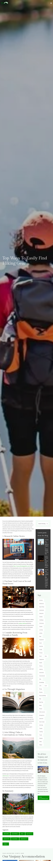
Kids (40, 679)
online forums (5, 775)
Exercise (41, 646)
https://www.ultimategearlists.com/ (21, 566)
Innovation (41, 672)
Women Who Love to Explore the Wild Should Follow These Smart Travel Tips (46, 578)
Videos (40, 744)
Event (40, 643)
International (42, 675)
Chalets (41, 616)
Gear (46, 656)
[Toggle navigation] (51, 3)
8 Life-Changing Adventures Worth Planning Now (46, 562)
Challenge (41, 620)
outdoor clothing (22, 623)
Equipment (41, 639)
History (40, 666)
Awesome (41, 613)
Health (40, 662)
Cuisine (40, 626)
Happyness (41, 659)
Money (40, 689)
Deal (40, 636)
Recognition (41, 715)
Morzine (40, 692)
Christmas (41, 623)
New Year (41, 702)
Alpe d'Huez (41, 606)
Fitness (40, 652)
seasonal (41, 718)
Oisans (40, 708)
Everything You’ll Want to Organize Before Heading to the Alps (46, 546)
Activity (41, 600)
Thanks (40, 728)
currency (41, 629)
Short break (41, 721)
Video (40, 741)
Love (46, 685)
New (40, 698)
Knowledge (41, 682)
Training (41, 731)
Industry (41, 669)
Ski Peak (41, 725)
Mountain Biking (42, 695)
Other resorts (42, 711)
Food (40, 656)
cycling (40, 633)
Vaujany (41, 738)
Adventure (41, 603)
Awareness (41, 610)
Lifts (40, 685)
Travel (40, 735)
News (40, 705)
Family (40, 649)
